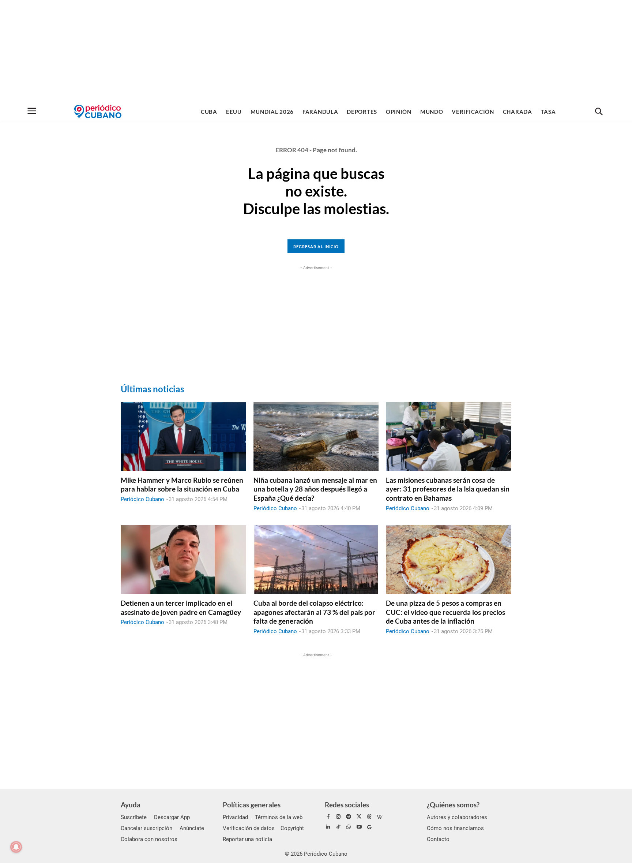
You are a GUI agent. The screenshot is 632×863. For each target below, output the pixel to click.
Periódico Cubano (142, 499)
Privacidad (235, 817)
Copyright (292, 828)
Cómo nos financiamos (455, 828)
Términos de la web (278, 817)
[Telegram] (348, 817)
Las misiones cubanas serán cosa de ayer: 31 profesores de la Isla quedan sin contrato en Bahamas (447, 489)
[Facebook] (328, 817)
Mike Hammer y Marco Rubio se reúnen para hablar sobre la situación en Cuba (182, 484)
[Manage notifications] (16, 847)
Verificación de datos (249, 828)
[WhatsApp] (348, 827)
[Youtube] (359, 827)
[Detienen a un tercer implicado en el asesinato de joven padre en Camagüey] (183, 559)
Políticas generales (252, 804)
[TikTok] (338, 827)
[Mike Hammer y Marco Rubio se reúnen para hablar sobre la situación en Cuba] (183, 436)
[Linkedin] (328, 827)
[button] (598, 112)
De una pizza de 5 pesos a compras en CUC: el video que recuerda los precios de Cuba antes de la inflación (445, 612)
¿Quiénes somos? (453, 804)
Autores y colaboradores (457, 817)
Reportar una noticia (247, 839)
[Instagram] (338, 817)
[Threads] (369, 817)
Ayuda (130, 804)
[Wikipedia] (379, 817)
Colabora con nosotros (149, 839)
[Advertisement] (316, 51)
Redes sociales (347, 804)
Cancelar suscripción (146, 828)
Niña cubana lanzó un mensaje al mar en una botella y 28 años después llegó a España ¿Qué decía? (315, 489)
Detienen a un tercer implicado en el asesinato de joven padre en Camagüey (181, 607)
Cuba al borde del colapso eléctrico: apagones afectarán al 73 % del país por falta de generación (314, 612)
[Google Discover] (369, 827)
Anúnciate (192, 828)
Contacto (438, 839)
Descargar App (172, 817)
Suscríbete (134, 817)
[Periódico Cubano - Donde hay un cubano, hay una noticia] (97, 111)
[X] (359, 817)
